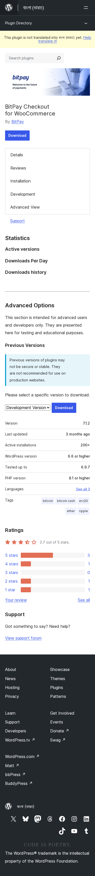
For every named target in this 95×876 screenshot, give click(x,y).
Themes (57, 678)
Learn (10, 713)
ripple (83, 511)
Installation (20, 180)
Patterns (58, 696)
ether (71, 511)
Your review (16, 599)
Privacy (12, 696)
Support (17, 220)
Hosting (12, 687)
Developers (15, 730)
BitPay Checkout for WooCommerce (30, 109)
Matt (12, 765)
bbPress (15, 774)
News (10, 678)
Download (17, 135)
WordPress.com (22, 756)
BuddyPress (19, 783)
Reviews (18, 168)
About (10, 669)
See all (84, 599)
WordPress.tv (20, 740)
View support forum (23, 638)
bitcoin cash (66, 501)
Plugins (56, 687)
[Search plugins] (59, 58)
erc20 (83, 501)
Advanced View (25, 207)
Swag (58, 740)
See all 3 (83, 489)
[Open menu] (87, 7)
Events (56, 722)
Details (16, 154)
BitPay (17, 121)
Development (22, 194)
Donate (59, 730)
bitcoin (48, 501)
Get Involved (62, 713)
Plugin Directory (18, 23)
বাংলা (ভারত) (25, 806)
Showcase (60, 669)
